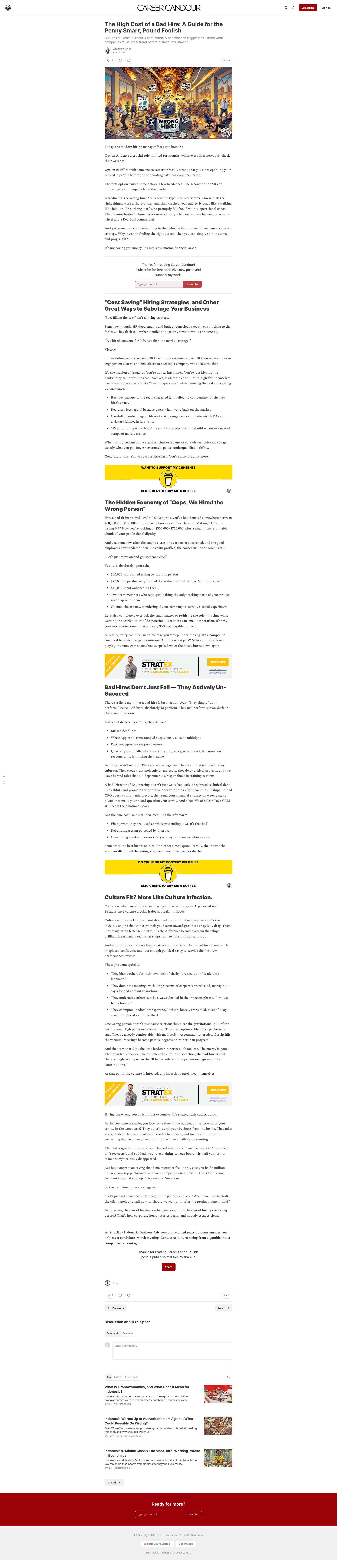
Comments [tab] (113, 1333)
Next (221, 1308)
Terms (178, 1535)
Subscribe (308, 7)
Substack (151, 1552)
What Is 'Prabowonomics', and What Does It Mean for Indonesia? (147, 1389)
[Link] (100, 305)
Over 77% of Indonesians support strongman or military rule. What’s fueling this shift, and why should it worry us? (151, 1429)
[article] (168, 1397)
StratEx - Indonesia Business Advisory (138, 1232)
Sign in (326, 7)
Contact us (168, 1237)
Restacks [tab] (128, 1333)
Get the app (186, 1543)
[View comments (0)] (120, 60)
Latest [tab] (117, 1377)
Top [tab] (109, 1377)
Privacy (169, 1535)
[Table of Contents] (3, 780)
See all (111, 1482)
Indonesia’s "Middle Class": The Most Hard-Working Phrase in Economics (152, 1453)
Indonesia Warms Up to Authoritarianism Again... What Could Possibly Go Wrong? (149, 1421)
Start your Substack (159, 1543)
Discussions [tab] (131, 1377)
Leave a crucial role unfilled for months (150, 155)
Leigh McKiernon (122, 49)
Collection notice (194, 1535)
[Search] (286, 7)
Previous (118, 1308)
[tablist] (120, 1333)
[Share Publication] (293, 7)
